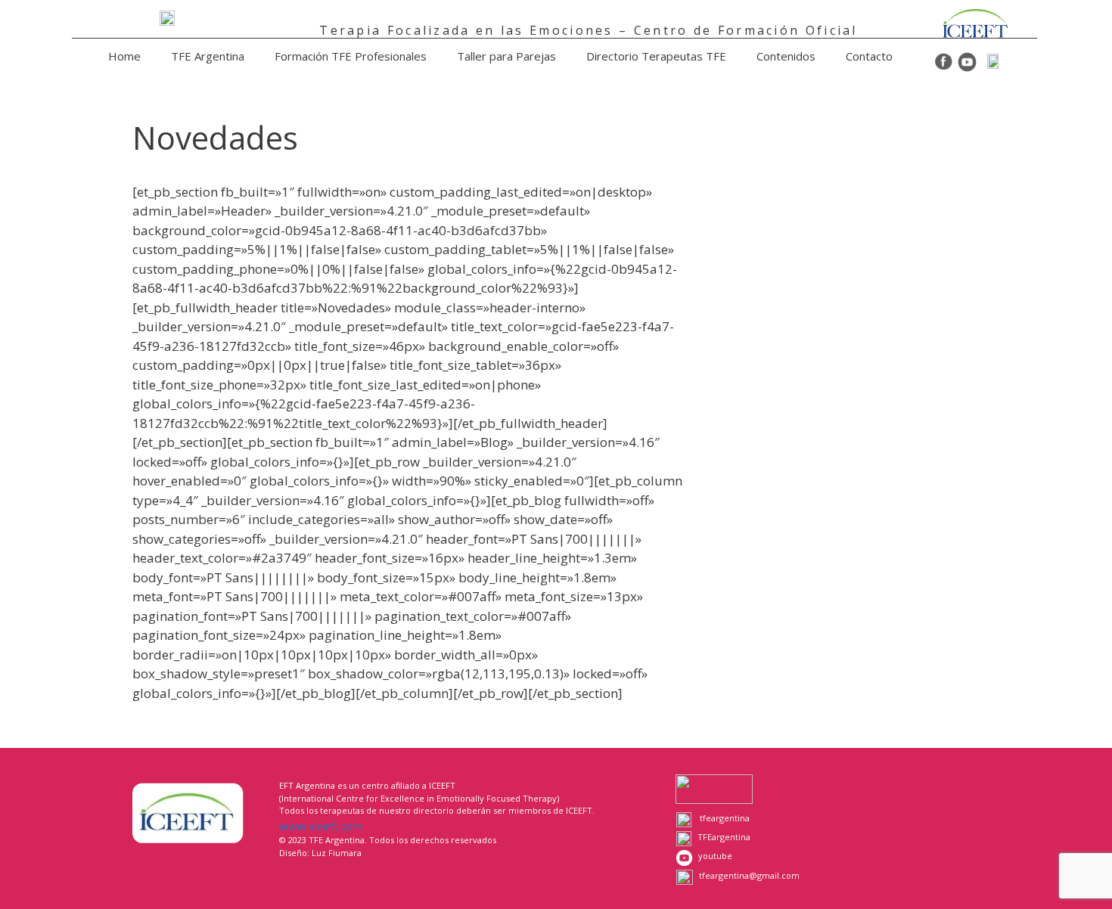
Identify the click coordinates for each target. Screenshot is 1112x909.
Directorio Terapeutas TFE (656, 56)
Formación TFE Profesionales (351, 56)
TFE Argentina (207, 56)
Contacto (869, 56)
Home (124, 56)
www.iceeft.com (320, 825)
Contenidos (785, 56)
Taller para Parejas (506, 56)
